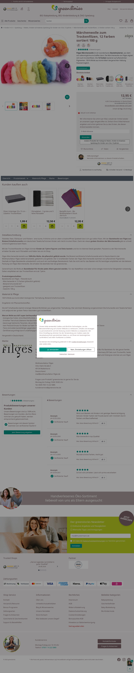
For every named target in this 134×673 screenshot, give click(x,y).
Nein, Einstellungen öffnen (81, 349)
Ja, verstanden (53, 349)
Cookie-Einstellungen (79, 342)
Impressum (71, 354)
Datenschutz (63, 354)
